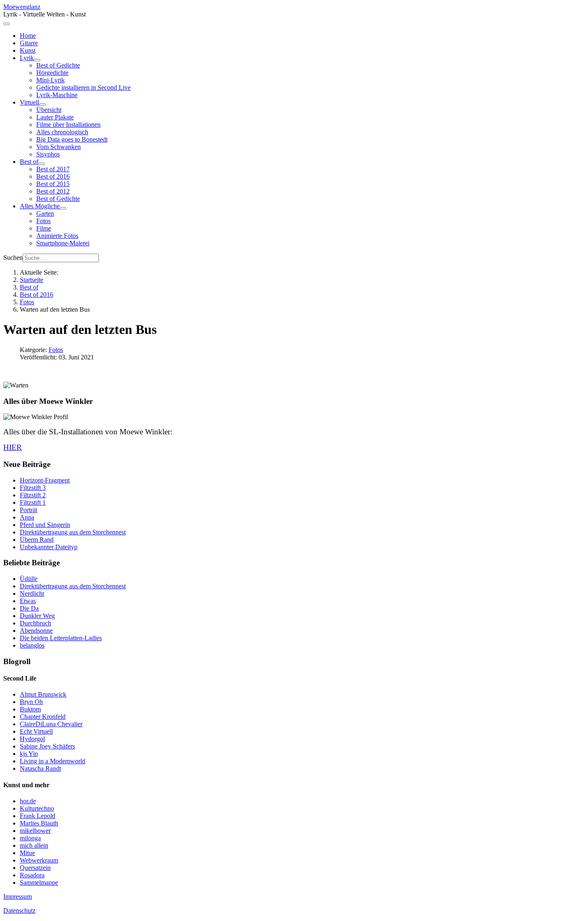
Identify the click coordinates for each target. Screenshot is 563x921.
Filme (43, 228)
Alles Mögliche (40, 206)
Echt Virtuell (36, 731)
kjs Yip (29, 753)
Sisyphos (48, 154)
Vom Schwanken (58, 146)
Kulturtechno (37, 808)
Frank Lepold (37, 815)
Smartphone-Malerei (62, 243)
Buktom (30, 709)
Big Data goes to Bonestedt (72, 139)
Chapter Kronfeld (43, 716)
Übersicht (48, 109)
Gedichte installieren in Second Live (83, 87)
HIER (12, 447)
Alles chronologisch (62, 131)
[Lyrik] (37, 60)
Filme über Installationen (68, 124)
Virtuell (29, 102)
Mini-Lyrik (50, 80)
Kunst (27, 50)
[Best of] (41, 164)
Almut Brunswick (43, 694)
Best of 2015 (53, 183)
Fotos (43, 220)
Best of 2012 (53, 191)
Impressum (17, 896)
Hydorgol (32, 738)
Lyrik (27, 57)
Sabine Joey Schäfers (47, 746)
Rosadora (32, 875)
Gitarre (29, 43)
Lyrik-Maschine (56, 94)
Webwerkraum (39, 860)
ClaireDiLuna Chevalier (51, 723)
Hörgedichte (52, 72)
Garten (45, 213)
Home (28, 35)
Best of (29, 161)
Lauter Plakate (55, 117)
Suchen (13, 257)
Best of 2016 (53, 176)
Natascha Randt (40, 768)
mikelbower (35, 830)
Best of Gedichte (58, 65)
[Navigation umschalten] (6, 24)
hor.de (28, 800)
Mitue (27, 852)
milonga (30, 838)
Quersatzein (35, 867)
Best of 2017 (53, 169)
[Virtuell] (42, 104)
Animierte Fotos (57, 235)
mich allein (34, 845)
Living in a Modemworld (52, 761)
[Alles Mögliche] (63, 208)
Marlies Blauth (39, 823)
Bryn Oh (31, 701)
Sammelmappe (39, 882)
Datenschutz (19, 910)
